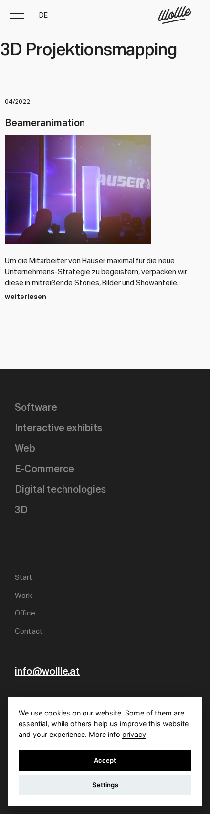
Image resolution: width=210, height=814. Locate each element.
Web (25, 449)
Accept (105, 760)
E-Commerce (44, 469)
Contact (29, 631)
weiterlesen (25, 297)
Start (24, 577)
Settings (105, 785)
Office (25, 613)
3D (21, 510)
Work (23, 595)
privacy (134, 734)
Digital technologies (60, 490)
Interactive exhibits (58, 428)
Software (36, 408)
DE (43, 15)
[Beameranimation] (78, 241)
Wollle (175, 15)
